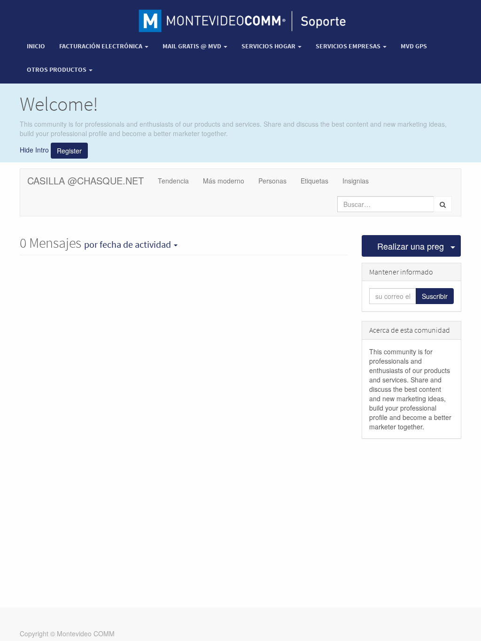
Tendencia (173, 180)
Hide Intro (34, 149)
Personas (272, 180)
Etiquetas (314, 180)
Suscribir (435, 296)
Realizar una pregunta (411, 246)
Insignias (355, 180)
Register (69, 150)
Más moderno (223, 180)
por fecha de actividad (128, 244)
